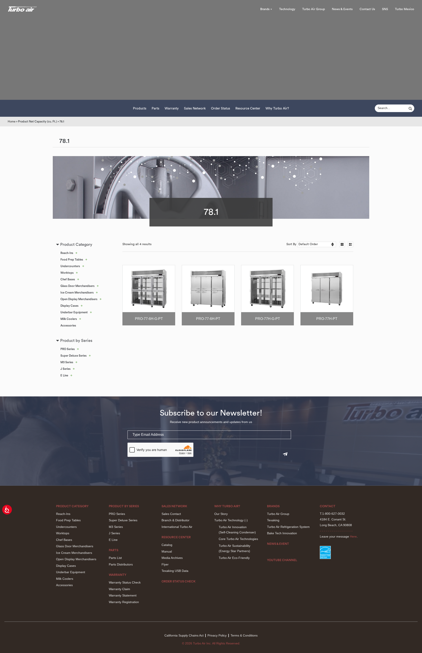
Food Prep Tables (71, 259)
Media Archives (172, 558)
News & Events (342, 9)
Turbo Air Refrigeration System (288, 527)
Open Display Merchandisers (78, 299)
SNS (385, 9)
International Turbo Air (177, 527)
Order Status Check (179, 581)
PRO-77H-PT (326, 319)
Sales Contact (171, 514)
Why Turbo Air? (277, 108)
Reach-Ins (66, 253)
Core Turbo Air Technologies (238, 539)
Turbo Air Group (313, 9)
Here (353, 536)
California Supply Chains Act (184, 635)
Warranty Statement (122, 595)
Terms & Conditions (244, 635)
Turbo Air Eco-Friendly (234, 558)
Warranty (172, 108)
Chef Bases (67, 279)
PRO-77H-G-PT (267, 319)
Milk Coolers (68, 318)
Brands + (266, 9)
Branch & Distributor (175, 520)
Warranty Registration (124, 602)
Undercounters (70, 266)
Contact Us (367, 9)
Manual (167, 551)
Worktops (67, 272)
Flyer (165, 564)
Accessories (68, 325)
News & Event (278, 543)
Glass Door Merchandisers (77, 286)
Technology (287, 9)
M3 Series (66, 362)
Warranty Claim (119, 589)
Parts (155, 108)
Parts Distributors (121, 564)
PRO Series (67, 349)
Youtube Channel (282, 560)
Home (11, 121)
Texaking (273, 520)
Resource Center (247, 108)
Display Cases (69, 305)
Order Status (220, 108)
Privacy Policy (217, 635)
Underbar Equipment (74, 312)
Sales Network (195, 108)
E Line (64, 375)
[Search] (411, 108)
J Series (65, 368)
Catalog (167, 545)
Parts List (115, 558)
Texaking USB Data (175, 571)
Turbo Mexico (404, 9)
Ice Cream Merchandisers (77, 292)
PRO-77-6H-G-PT (149, 319)
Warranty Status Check (125, 582)
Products (139, 108)
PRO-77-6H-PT (208, 319)
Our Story (221, 514)
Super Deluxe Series (73, 355)
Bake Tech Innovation (282, 533)
